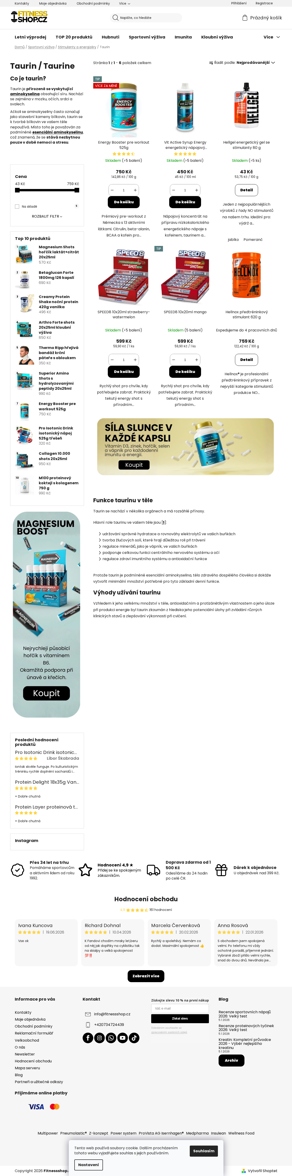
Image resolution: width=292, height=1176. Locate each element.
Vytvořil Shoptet (262, 1170)
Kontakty (22, 3)
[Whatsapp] (111, 1038)
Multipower (48, 1133)
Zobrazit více (146, 976)
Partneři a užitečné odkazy (39, 1081)
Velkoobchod (27, 1040)
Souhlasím (203, 1151)
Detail (246, 190)
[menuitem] (30, 37)
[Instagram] (99, 1038)
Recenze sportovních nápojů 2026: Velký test (245, 1014)
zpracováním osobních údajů (169, 1032)
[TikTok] (134, 1038)
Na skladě (49, 206)
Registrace (264, 3)
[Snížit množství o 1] (112, 190)
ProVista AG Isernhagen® (161, 1133)
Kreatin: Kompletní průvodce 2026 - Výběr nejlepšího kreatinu (245, 1044)
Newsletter (25, 1054)
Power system (123, 1133)
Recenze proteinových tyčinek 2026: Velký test (246, 1028)
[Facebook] (88, 1038)
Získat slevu (180, 1018)
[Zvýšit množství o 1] (135, 190)
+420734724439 (109, 1024)
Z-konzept (98, 1133)
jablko (233, 239)
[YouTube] (122, 1038)
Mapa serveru (27, 1068)
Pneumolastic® (73, 1133)
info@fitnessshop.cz (112, 1014)
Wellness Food (241, 1133)
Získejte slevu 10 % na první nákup (180, 1000)
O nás (20, 1047)
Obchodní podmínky (93, 3)
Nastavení (88, 1164)
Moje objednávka (52, 3)
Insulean (218, 1133)
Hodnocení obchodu (146, 899)
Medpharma (197, 1133)
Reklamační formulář (34, 1033)
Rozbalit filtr (45, 216)
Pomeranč (253, 239)
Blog (19, 1075)
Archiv (231, 1060)
